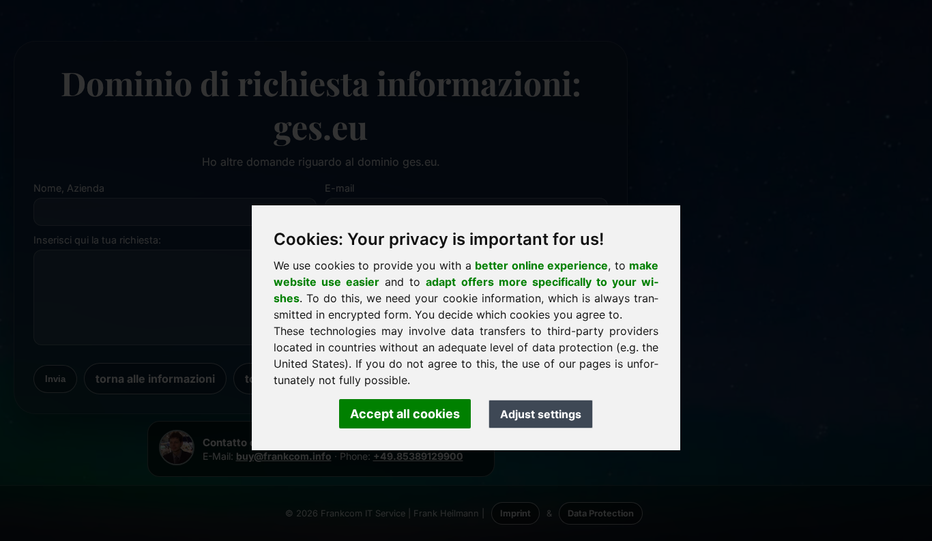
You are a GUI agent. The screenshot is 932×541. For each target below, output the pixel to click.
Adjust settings (540, 414)
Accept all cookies (405, 414)
